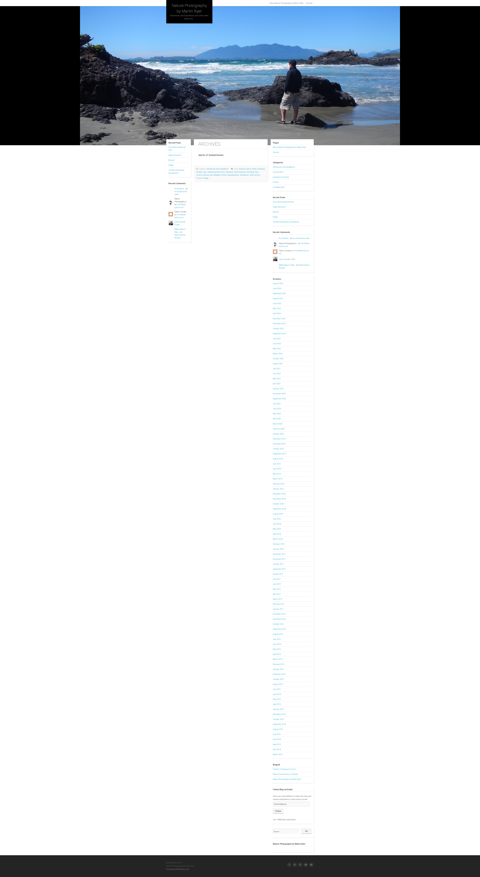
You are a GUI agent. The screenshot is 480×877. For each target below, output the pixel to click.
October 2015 (278, 679)
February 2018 (278, 544)
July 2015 (276, 689)
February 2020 (278, 429)
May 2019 (277, 474)
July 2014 (276, 734)
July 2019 (276, 464)
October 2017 (278, 564)
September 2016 (279, 629)
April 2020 (277, 419)
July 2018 (276, 519)
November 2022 (279, 324)
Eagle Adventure (174, 155)
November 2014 (279, 714)
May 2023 (277, 308)
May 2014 (277, 744)
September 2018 (279, 509)
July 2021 (276, 369)
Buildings (261, 169)
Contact (309, 3)
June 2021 (277, 374)
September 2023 (279, 293)
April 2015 (277, 704)
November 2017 (279, 559)
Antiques (242, 169)
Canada (199, 172)
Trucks (199, 178)
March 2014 (277, 754)
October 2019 (278, 449)
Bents (254, 169)
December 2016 (279, 614)
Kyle (256, 172)
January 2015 (278, 709)
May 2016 (277, 649)
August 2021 (278, 364)
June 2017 (277, 584)
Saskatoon (244, 175)
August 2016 (278, 634)
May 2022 (277, 349)
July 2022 (276, 339)
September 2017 (279, 569)
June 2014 (277, 739)
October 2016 (278, 624)
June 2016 (277, 644)
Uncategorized (278, 187)
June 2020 (277, 409)
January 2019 (278, 489)
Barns (249, 169)
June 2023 (277, 303)
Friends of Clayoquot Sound (284, 769)
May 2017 (277, 589)
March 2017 (277, 599)
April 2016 (277, 654)
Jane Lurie (178, 222)
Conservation (278, 172)
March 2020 (277, 424)
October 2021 (278, 359)
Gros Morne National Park (283, 202)
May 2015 (277, 699)
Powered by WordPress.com (177, 869)
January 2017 (278, 609)
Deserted (229, 172)
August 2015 (278, 684)
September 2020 (279, 399)
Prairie (223, 175)
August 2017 (278, 574)
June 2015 (277, 694)
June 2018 (277, 524)
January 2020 (278, 434)
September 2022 (279, 334)
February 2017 (278, 604)
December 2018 (279, 494)
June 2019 (277, 469)
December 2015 (279, 674)
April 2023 (277, 313)
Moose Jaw (208, 175)
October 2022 (278, 329)
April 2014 (277, 749)
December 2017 (279, 554)
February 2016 (278, 664)
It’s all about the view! (301, 238)
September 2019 (279, 454)
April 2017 (277, 594)
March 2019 (277, 479)
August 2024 (278, 283)
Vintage (205, 178)
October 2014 (278, 719)
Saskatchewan (233, 175)
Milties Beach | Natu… (287, 265)
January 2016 (278, 669)
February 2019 (278, 484)
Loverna (199, 175)
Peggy (170, 165)
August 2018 (278, 514)
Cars (205, 172)
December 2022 (279, 319)
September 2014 (279, 724)
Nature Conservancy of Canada (285, 774)
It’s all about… (179, 189)
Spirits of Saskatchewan (211, 155)
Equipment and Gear (281, 177)
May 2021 (277, 379)
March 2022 (277, 354)
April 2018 (277, 534)
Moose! (171, 160)
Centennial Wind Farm (216, 172)
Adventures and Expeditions (218, 169)
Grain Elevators (240, 172)
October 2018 (278, 504)
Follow (278, 811)
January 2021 (278, 389)
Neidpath (217, 175)
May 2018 (277, 529)
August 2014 (278, 729)
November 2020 (279, 394)
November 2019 (279, 444)
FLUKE (177, 225)
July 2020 (276, 404)
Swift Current (255, 175)
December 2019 (279, 439)
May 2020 (277, 414)
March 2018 (277, 539)
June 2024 (277, 288)
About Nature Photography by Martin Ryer (287, 3)
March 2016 (277, 659)
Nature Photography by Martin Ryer (287, 779)
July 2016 (276, 639)
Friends (276, 182)
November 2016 (279, 619)
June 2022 (277, 344)
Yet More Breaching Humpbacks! (286, 222)
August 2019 (278, 459)
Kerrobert (250, 172)
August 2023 (278, 298)
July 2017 (276, 579)
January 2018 (278, 549)
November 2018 (279, 499)
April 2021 (277, 384)
